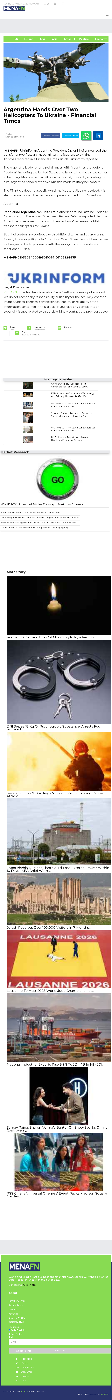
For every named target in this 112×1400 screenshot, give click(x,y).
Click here (29, 1284)
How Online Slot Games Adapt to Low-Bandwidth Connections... (30, 512)
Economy (100, 39)
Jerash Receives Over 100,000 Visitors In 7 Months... (49, 927)
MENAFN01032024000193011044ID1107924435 (40, 257)
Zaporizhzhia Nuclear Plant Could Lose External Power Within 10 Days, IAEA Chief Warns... (58, 869)
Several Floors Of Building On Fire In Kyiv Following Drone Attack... (55, 794)
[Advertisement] (57, 26)
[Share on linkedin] (98, 135)
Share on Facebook (51, 135)
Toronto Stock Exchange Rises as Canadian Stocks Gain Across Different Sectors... (39, 522)
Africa (67, 39)
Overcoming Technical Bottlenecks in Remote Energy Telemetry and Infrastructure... (40, 517)
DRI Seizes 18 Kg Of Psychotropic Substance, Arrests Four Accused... (54, 727)
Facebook (26, 1359)
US (12, 39)
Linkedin (25, 1376)
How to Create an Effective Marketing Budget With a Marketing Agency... (35, 527)
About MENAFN (17, 1318)
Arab (42, 39)
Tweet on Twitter (71, 135)
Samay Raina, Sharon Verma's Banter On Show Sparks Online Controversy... (57, 1128)
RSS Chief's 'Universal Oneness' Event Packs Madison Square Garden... (57, 1194)
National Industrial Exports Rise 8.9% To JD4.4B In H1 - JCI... (55, 1064)
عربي (47, 3)
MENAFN (11, 150)
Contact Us (14, 1309)
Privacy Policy (16, 1305)
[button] (55, 3)
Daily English (17, 1330)
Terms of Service (17, 1301)
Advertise (13, 1314)
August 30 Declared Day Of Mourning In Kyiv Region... (51, 637)
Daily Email (26, 1372)
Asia (54, 39)
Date (9, 134)
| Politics (82, 39)
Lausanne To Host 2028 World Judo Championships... (50, 991)
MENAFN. (24, 1391)
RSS (23, 1380)
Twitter (25, 1363)
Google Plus (27, 1367)
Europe (28, 39)
